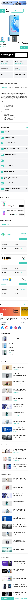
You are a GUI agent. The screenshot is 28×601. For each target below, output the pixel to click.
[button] (7, 598)
